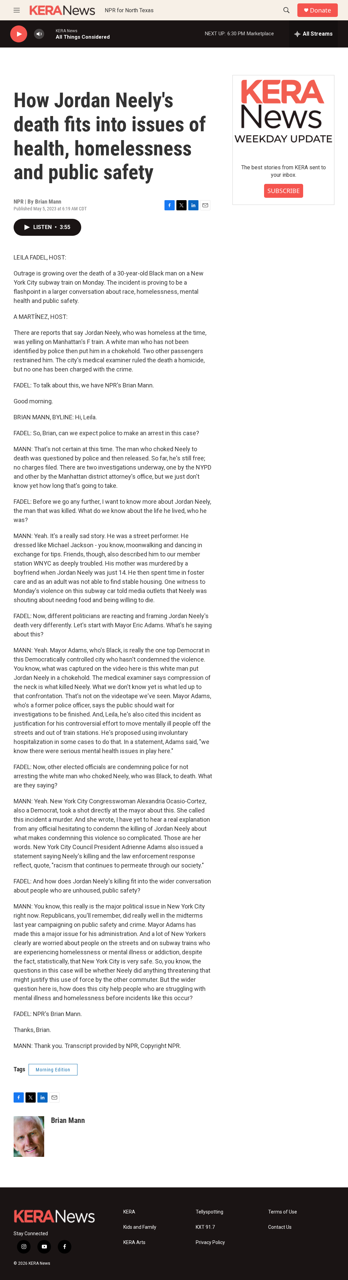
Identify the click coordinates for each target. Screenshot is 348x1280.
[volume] (39, 34)
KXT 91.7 (205, 1227)
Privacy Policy (210, 1242)
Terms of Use (282, 1212)
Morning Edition (53, 1069)
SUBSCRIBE (283, 191)
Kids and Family (139, 1227)
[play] (18, 34)
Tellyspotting (209, 1212)
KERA (129, 1212)
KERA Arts (134, 1242)
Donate (320, 10)
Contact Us (280, 1227)
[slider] (50, 33)
